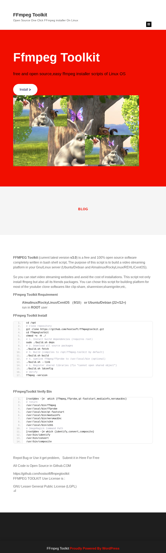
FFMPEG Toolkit (25, 257)
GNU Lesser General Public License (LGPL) (45, 486)
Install (24, 89)
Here (82, 458)
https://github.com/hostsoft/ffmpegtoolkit (41, 473)
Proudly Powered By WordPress (94, 548)
